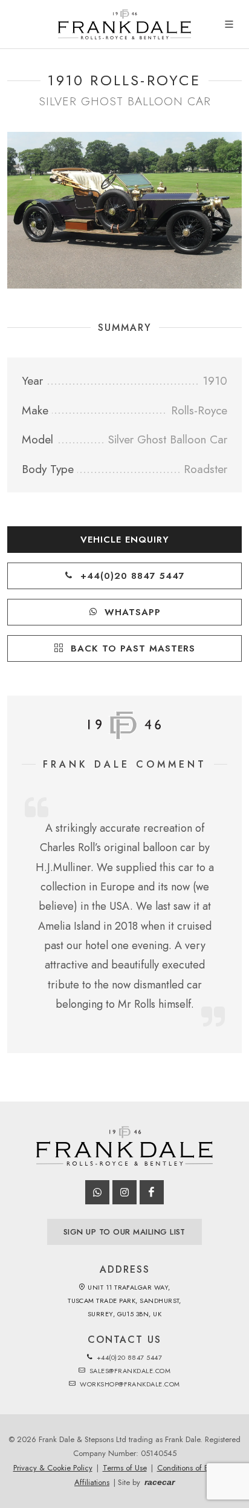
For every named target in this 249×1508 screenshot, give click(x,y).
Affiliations (91, 1482)
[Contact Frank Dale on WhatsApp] (97, 1192)
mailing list (124, 1232)
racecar (159, 1482)
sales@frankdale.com (128, 1371)
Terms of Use (125, 1468)
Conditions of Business (194, 1468)
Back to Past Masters (131, 648)
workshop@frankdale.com (129, 1384)
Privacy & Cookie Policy (52, 1468)
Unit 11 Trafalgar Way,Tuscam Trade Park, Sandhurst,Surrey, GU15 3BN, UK (124, 1300)
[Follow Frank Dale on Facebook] (152, 1192)
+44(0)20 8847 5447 (131, 576)
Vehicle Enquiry (124, 539)
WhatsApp (131, 612)
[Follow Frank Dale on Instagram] (124, 1192)
